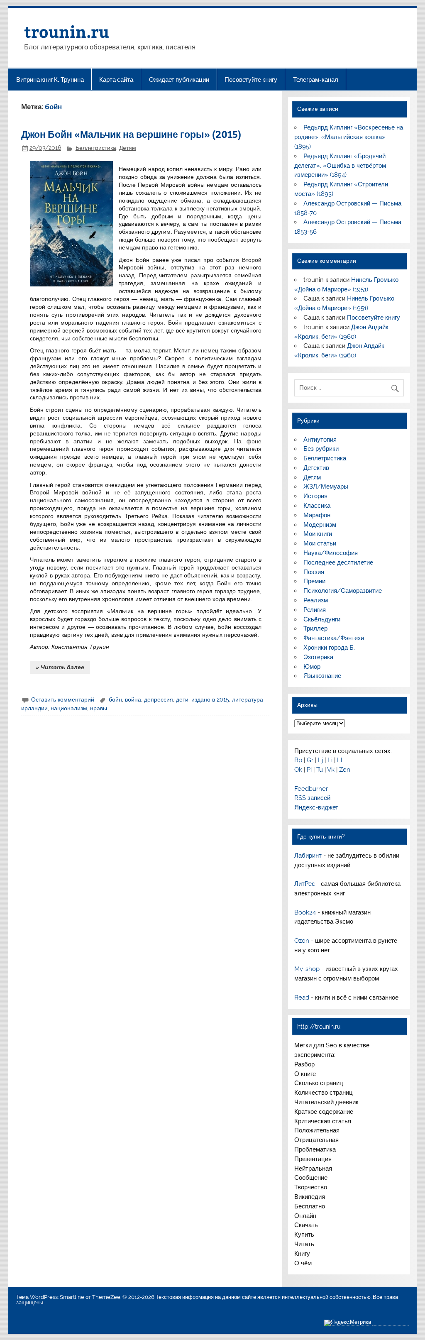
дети (182, 699)
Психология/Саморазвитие (342, 590)
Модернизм (319, 524)
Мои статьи (319, 543)
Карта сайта (116, 79)
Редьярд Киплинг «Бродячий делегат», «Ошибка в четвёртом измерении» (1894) (340, 165)
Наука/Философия (330, 553)
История (315, 496)
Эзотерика (318, 657)
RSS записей (312, 798)
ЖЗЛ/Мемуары (325, 486)
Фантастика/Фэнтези (333, 638)
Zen (344, 769)
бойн (115, 699)
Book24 (305, 912)
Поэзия (313, 572)
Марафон (316, 515)
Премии (314, 581)
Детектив (316, 468)
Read (301, 997)
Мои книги (317, 534)
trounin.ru (66, 31)
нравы (98, 708)
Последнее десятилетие (338, 562)
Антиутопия (320, 439)
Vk (331, 769)
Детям (127, 147)
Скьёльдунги (321, 619)
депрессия (158, 699)
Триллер (315, 628)
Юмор (311, 666)
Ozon (301, 940)
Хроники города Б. (329, 647)
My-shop (307, 969)
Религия (314, 610)
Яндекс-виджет (316, 807)
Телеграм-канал (315, 79)
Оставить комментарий (62, 699)
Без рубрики (321, 448)
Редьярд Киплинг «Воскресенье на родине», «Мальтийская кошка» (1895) (348, 137)
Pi (309, 769)
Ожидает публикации (179, 79)
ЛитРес (304, 884)
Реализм (315, 600)
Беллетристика (96, 147)
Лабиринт (308, 855)
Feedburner (311, 788)
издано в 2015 (210, 699)
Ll (339, 760)
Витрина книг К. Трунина (50, 79)
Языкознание (322, 676)
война (133, 699)
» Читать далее (60, 667)
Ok (298, 769)
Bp (298, 760)
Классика (316, 505)
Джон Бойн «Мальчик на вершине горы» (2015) (131, 133)
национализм (69, 708)
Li (329, 760)
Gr (310, 760)
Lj (320, 760)
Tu (319, 769)
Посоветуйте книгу (251, 79)
